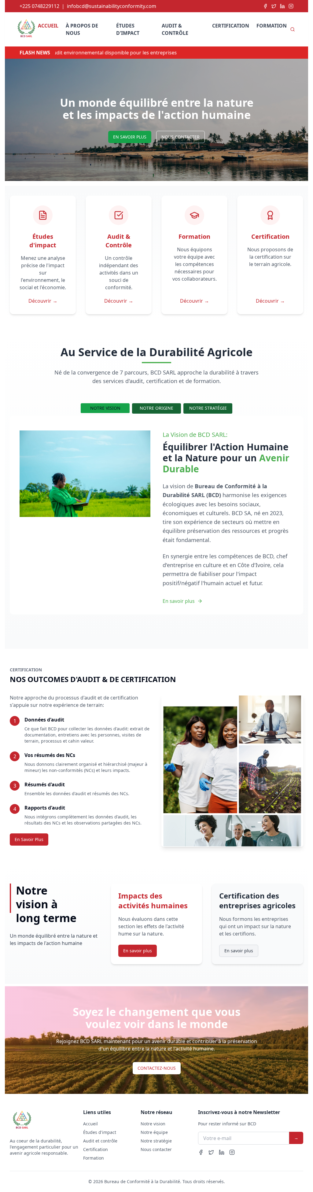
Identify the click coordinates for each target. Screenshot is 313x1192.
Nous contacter (156, 1149)
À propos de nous (82, 29)
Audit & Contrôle (175, 29)
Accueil (48, 25)
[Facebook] (265, 6)
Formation (271, 25)
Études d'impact (127, 29)
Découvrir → (42, 300)
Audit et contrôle (100, 1141)
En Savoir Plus (29, 839)
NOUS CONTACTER (180, 137)
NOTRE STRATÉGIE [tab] (208, 408)
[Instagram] (291, 6)
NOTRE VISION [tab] (105, 408)
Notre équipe (154, 1132)
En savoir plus (179, 601)
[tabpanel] (156, 517)
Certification (230, 25)
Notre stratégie (156, 1141)
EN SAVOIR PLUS (129, 137)
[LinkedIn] (282, 6)
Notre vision (153, 1124)
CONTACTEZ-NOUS (157, 1068)
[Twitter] (273, 6)
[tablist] (156, 408)
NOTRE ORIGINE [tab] (156, 408)
